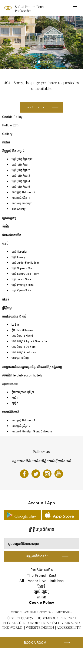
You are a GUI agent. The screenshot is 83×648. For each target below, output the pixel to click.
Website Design (40, 627)
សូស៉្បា (14, 397)
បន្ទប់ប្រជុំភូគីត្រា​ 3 (20, 175)
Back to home (34, 107)
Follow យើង (10, 125)
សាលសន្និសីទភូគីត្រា (21, 203)
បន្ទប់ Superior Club (22, 268)
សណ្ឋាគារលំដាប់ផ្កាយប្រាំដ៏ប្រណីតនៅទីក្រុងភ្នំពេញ (32, 367)
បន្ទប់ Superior (19, 251)
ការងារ (6, 142)
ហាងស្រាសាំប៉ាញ (20, 357)
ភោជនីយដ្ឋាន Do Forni (23, 346)
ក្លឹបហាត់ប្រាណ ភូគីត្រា (22, 392)
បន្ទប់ (5, 243)
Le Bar (15, 324)
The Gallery (18, 208)
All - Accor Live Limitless (41, 580)
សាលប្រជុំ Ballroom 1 (23, 420)
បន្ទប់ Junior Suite (21, 279)
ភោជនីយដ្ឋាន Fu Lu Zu (23, 352)
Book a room (35, 643)
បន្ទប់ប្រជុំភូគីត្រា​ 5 (20, 186)
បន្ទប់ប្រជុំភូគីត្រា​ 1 (20, 164)
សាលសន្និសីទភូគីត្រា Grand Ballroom (31, 431)
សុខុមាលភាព (10, 384)
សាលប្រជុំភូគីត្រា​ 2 (20, 426)
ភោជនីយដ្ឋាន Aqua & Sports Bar (29, 341)
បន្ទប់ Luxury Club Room (25, 273)
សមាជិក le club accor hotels (22, 375)
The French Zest (41, 575)
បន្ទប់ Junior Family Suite (25, 262)
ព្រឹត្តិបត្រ (7, 308)
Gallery (7, 134)
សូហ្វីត (14, 403)
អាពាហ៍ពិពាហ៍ (10, 412)
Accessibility (69, 627)
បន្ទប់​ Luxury (18, 257)
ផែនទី (5, 299)
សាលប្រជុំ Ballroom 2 (23, 192)
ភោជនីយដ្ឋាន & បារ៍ (14, 316)
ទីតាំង (5, 226)
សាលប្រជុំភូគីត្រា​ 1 (20, 197)
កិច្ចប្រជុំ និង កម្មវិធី (13, 151)
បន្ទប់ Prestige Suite (22, 284)
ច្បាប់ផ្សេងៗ (9, 218)
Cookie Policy (12, 117)
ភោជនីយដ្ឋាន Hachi (22, 335)
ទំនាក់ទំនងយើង (11, 235)
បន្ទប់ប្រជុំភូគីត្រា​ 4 (20, 181)
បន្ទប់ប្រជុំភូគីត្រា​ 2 (20, 170)
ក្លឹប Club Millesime (22, 330)
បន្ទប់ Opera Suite (21, 290)
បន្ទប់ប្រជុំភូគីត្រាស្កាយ (22, 159)
